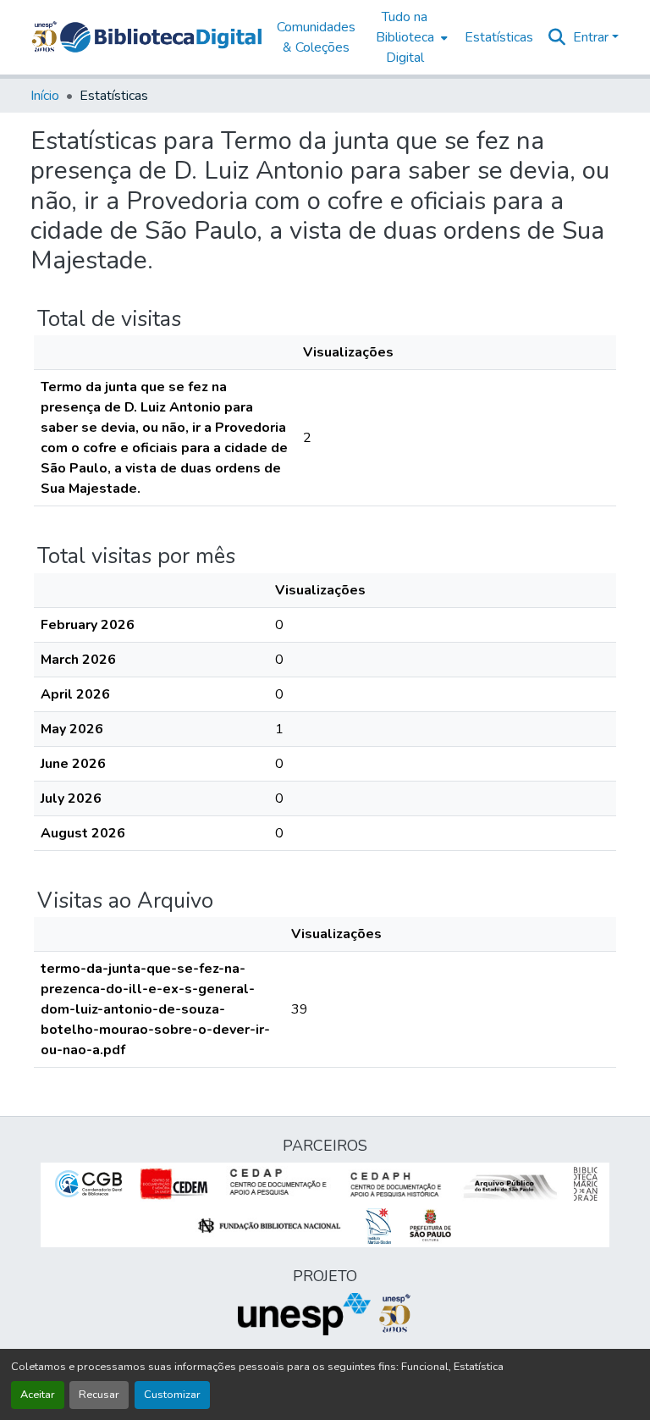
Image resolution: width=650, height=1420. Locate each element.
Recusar (99, 1394)
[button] (160, 37)
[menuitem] (410, 37)
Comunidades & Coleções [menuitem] (316, 37)
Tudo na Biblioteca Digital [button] (405, 37)
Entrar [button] (592, 37)
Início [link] (44, 95)
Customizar (172, 1394)
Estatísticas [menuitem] (499, 37)
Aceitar (37, 1394)
